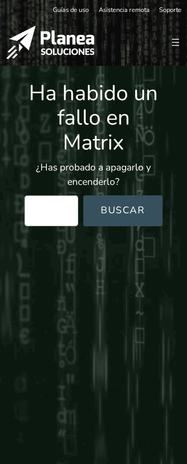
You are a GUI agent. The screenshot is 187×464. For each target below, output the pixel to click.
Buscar (123, 210)
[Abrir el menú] (176, 42)
